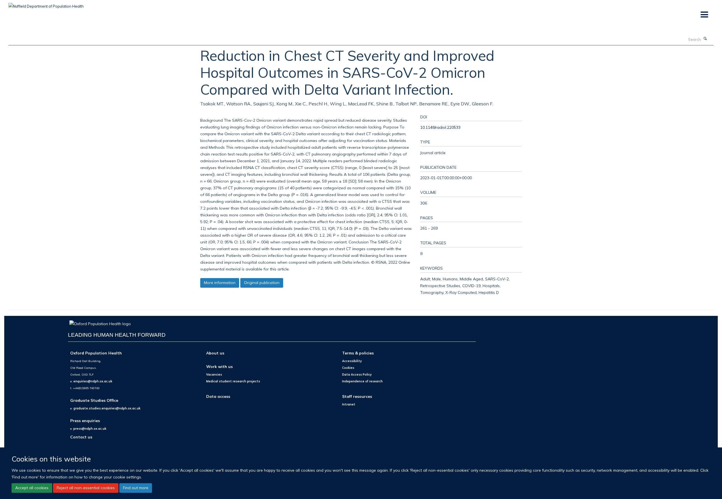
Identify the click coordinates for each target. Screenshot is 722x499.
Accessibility (352, 361)
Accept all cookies (32, 487)
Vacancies (214, 374)
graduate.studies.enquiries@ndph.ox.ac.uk (106, 408)
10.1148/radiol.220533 (440, 127)
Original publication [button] (261, 282)
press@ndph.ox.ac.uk (89, 429)
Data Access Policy (357, 374)
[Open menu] (704, 15)
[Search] (705, 39)
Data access (218, 396)
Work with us (219, 366)
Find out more (135, 487)
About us (215, 353)
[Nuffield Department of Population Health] (46, 4)
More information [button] (219, 282)
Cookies (348, 368)
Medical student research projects (233, 381)
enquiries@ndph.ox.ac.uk (92, 381)
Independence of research (362, 381)
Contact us (81, 436)
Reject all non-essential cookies (86, 487)
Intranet (348, 404)
